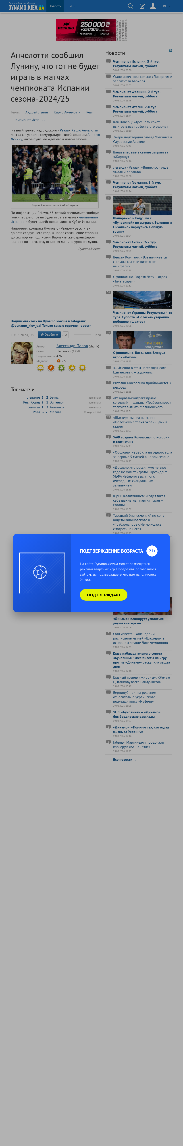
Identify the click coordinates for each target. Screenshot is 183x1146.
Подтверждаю (103, 595)
